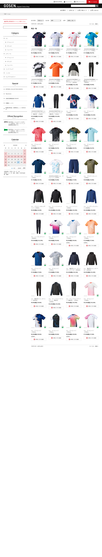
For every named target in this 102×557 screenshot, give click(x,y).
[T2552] (38, 265)
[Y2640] (38, 108)
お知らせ (71, 10)
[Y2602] (73, 203)
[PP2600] (73, 173)
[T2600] (73, 108)
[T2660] (56, 76)
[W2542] (91, 265)
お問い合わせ (94, 10)
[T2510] (38, 327)
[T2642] (56, 46)
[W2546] (38, 295)
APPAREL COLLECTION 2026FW (14, 89)
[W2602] (38, 233)
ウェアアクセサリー (11, 76)
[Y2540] (56, 295)
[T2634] (38, 203)
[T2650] (73, 46)
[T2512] (56, 327)
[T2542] (73, 233)
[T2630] (56, 173)
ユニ (7, 38)
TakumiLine (8, 93)
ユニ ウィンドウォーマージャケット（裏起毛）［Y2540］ (56, 300)
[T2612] (56, 141)
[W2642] (91, 76)
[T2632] (91, 173)
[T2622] (38, 173)
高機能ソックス (9, 103)
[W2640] (73, 76)
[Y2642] (56, 108)
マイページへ (68, 1)
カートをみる (93, 1)
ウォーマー (10, 49)
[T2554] (56, 265)
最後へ (96, 24)
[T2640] (38, 46)
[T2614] (73, 141)
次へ (93, 24)
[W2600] (91, 203)
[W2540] (73, 265)
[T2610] (38, 141)
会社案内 (63, 10)
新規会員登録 (58, 1)
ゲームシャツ (10, 42)
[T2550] (91, 233)
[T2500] (91, 295)
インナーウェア (9, 69)
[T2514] (73, 327)
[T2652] (91, 46)
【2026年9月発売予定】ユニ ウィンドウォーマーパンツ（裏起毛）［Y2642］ (56, 113)
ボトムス (9, 46)
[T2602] (91, 108)
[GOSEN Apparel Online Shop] (16, 6)
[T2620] (91, 141)
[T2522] (91, 327)
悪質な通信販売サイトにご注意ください (15, 21)
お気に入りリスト (80, 1)
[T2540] (56, 233)
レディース (8, 53)
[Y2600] (56, 203)
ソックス (8, 73)
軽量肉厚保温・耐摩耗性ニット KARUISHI (16, 108)
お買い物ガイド (82, 10)
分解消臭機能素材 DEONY (12, 98)
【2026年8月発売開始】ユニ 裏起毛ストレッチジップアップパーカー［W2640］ (74, 81)
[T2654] (38, 76)
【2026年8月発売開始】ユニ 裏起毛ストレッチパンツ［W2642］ (91, 81)
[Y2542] (73, 295)
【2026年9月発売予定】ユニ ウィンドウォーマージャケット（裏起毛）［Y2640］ (39, 113)
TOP (5, 14)
